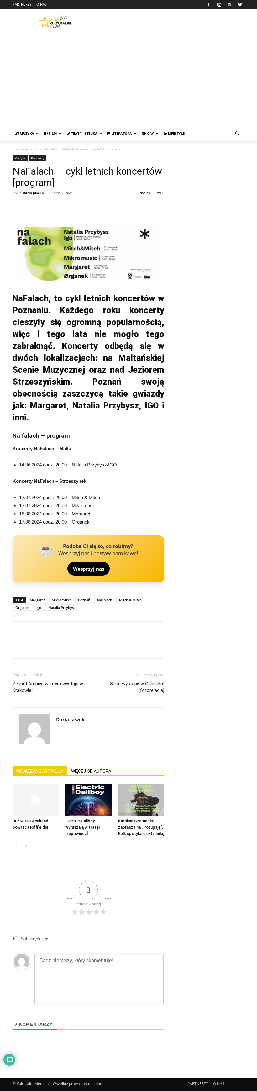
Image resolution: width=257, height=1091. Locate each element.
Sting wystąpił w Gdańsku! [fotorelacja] (137, 687)
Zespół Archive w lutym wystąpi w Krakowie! (48, 687)
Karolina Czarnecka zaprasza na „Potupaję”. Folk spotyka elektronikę (141, 827)
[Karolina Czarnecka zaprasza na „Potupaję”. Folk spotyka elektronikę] (141, 800)
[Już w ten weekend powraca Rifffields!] (36, 800)
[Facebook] (208, 4)
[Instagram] (219, 4)
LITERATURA (121, 133)
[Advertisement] (128, 79)
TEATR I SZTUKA (83, 133)
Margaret (37, 600)
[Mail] (229, 4)
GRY (150, 133)
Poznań (84, 600)
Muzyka (50, 149)
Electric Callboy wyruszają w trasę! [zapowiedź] (82, 827)
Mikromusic (61, 600)
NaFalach (104, 600)
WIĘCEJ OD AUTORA (91, 771)
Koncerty (37, 158)
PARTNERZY (22, 4)
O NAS (41, 4)
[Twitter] (239, 4)
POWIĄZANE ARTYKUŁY (40, 771)
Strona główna (25, 149)
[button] (236, 134)
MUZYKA (26, 133)
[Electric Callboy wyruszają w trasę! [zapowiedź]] (88, 800)
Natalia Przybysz (61, 607)
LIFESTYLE (176, 133)
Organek (22, 607)
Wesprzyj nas (88, 569)
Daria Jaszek (33, 192)
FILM (52, 133)
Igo (38, 607)
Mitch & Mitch (130, 600)
